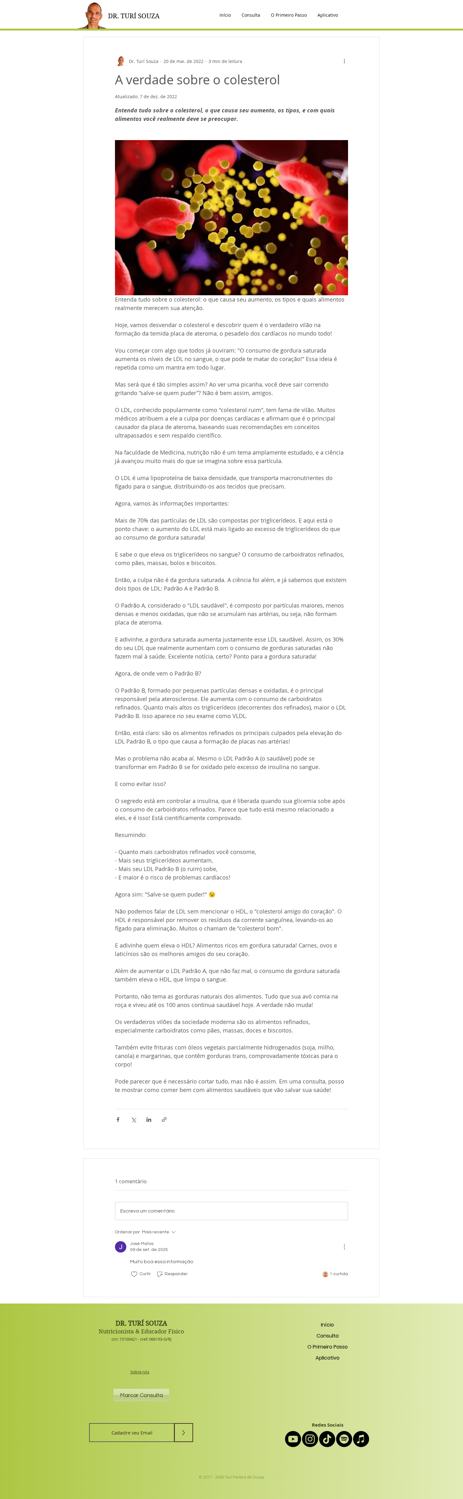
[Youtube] (293, 1439)
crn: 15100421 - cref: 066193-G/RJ (141, 1339)
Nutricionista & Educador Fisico (141, 1331)
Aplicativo (328, 1357)
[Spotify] (344, 1439)
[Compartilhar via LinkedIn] (149, 1120)
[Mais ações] (344, 61)
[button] (327, 15)
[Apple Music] (361, 1439)
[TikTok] (327, 1439)
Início (327, 1324)
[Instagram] (310, 1439)
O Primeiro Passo (327, 1346)
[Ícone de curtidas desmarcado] (134, 1274)
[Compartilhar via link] (164, 1120)
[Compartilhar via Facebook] (118, 1120)
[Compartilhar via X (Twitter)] (133, 1120)
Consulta (328, 1335)
